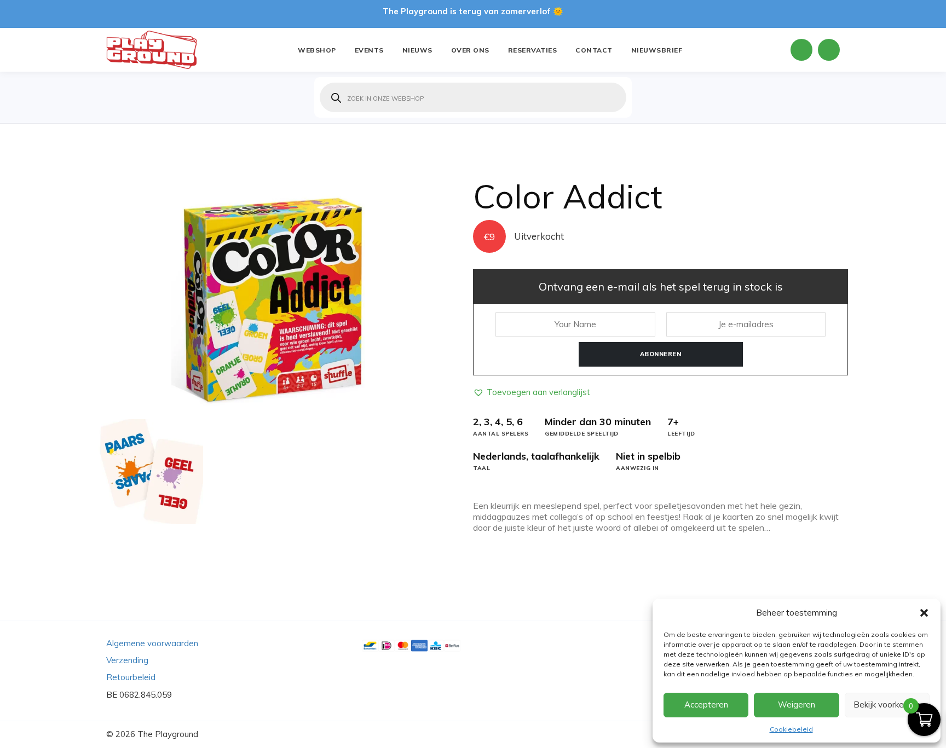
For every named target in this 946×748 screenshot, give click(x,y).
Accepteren (706, 704)
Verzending (127, 660)
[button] (924, 612)
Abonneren (661, 354)
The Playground (167, 734)
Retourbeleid (130, 677)
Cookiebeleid (791, 729)
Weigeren (796, 704)
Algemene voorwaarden (152, 643)
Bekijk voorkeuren (886, 704)
